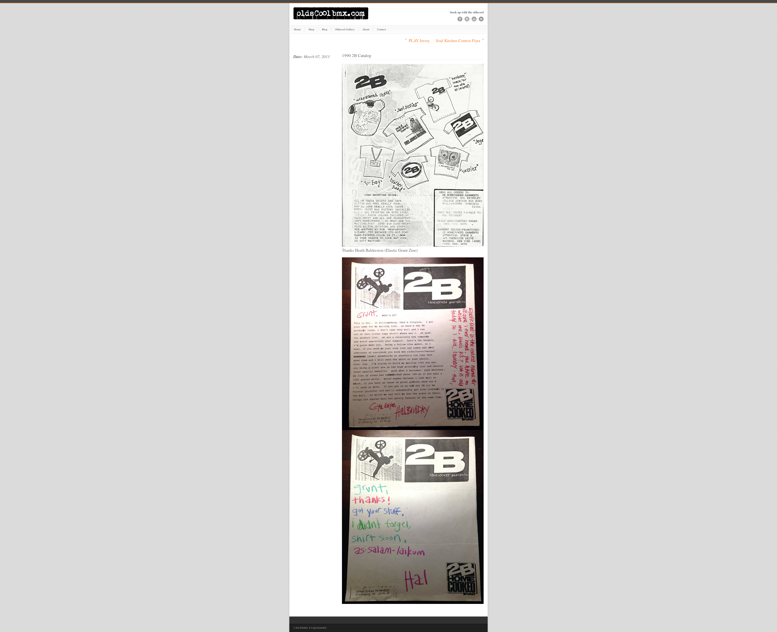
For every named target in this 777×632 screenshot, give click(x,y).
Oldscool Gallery (345, 29)
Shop (311, 29)
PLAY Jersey (419, 40)
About (365, 29)
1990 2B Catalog (356, 55)
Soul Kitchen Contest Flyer (458, 40)
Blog (324, 29)
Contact (381, 29)
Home (297, 29)
